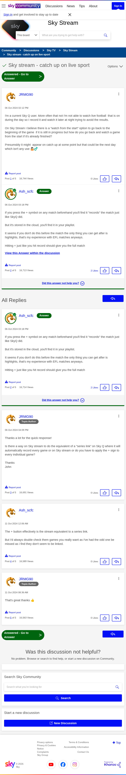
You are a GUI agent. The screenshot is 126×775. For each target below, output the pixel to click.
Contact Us (83, 752)
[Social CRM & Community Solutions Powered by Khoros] (112, 764)
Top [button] (118, 742)
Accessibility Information (76, 747)
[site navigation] (4, 6)
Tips (82, 6)
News (71, 6)
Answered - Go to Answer (23, 76)
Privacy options (45, 742)
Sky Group (42, 755)
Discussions (54, 6)
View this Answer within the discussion (32, 253)
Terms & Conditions (79, 742)
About (93, 6)
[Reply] (116, 178)
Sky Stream (63, 22)
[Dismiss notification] (70, 14)
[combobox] (71, 35)
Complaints (43, 752)
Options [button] (113, 66)
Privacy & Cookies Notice (46, 747)
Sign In (118, 5)
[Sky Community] (24, 5)
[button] (118, 94)
